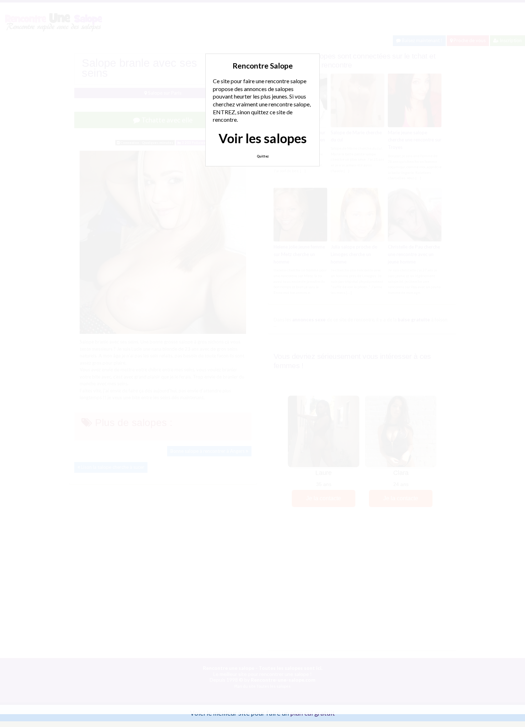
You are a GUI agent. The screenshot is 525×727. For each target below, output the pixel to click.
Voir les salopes (263, 138)
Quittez (263, 156)
